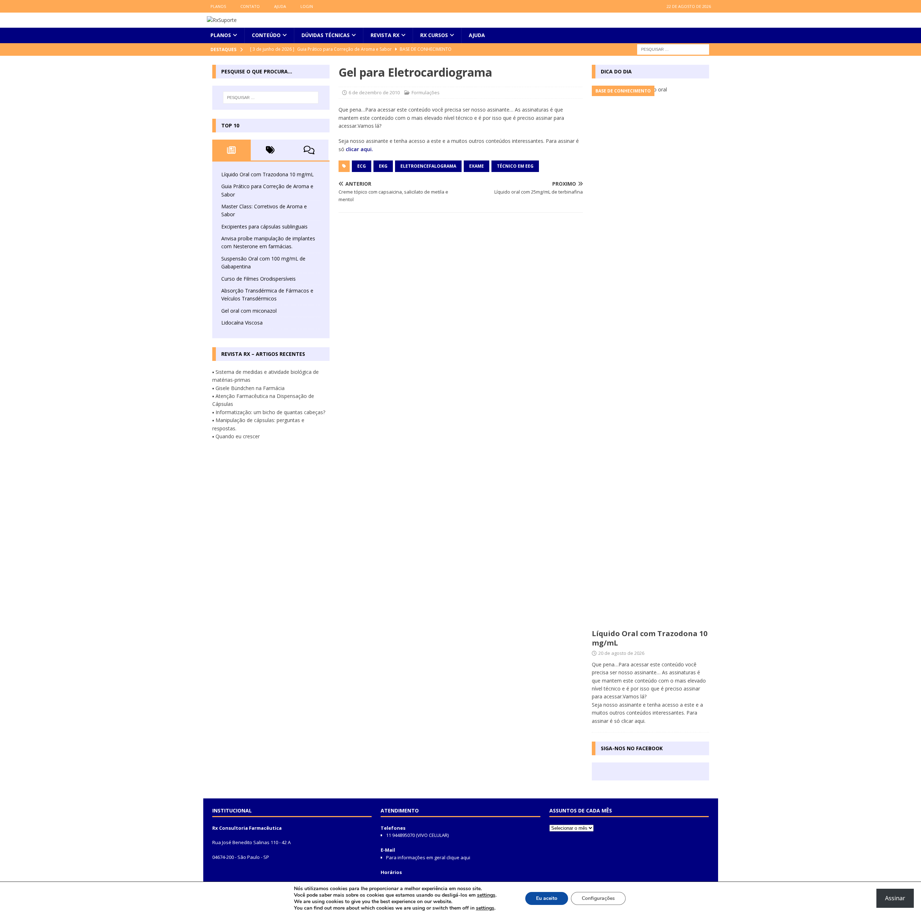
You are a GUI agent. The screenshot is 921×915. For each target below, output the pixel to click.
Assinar (895, 898)
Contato (250, 6)
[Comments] (309, 150)
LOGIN (306, 6)
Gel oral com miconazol (249, 310)
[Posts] (231, 150)
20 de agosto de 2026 (621, 653)
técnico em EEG (515, 166)
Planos (218, 6)
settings (486, 895)
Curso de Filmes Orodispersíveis (258, 278)
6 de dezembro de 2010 (374, 92)
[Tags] (270, 150)
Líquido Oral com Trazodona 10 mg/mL (267, 174)
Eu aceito (546, 898)
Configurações (598, 898)
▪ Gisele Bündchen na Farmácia (248, 388)
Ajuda (280, 6)
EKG (383, 166)
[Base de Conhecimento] (650, 355)
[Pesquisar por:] (673, 48)
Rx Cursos (434, 35)
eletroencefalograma (428, 166)
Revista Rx (385, 35)
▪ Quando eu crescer (236, 436)
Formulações (426, 92)
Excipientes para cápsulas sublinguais (264, 226)
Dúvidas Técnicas (325, 35)
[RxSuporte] (222, 20)
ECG (361, 166)
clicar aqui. (359, 149)
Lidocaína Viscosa (242, 322)
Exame (476, 166)
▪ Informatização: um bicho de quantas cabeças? (268, 412)
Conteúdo (266, 35)
